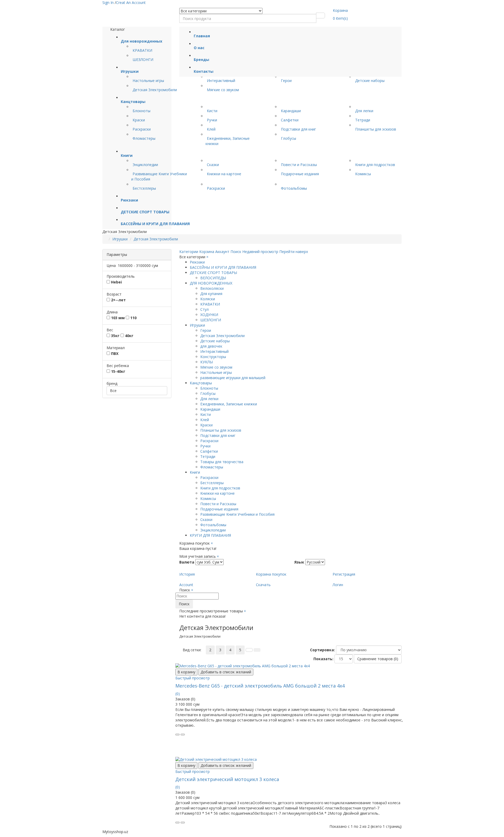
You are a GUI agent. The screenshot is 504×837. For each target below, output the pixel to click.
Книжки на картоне (224, 173)
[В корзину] (177, 734)
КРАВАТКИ (142, 50)
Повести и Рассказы (299, 164)
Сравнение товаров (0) (377, 658)
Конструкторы (213, 356)
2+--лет (118, 299)
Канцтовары (201, 382)
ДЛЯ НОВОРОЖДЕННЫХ (211, 283)
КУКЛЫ (206, 361)
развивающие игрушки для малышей (232, 377)
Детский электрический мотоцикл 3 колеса (227, 779)
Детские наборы (370, 80)
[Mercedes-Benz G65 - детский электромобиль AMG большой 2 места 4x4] (290, 666)
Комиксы (363, 173)
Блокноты (141, 110)
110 (132, 317)
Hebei (116, 282)
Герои (286, 80)
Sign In (108, 2)
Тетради (362, 119)
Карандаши (291, 110)
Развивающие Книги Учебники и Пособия (237, 514)
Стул (204, 309)
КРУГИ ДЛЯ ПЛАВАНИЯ (210, 535)
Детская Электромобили (155, 89)
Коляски (207, 298)
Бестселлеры (144, 188)
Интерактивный (221, 80)
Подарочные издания (300, 173)
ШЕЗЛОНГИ (143, 59)
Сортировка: (322, 649)
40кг (128, 335)
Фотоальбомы (294, 188)
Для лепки (364, 110)
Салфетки (289, 119)
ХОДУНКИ (209, 314)
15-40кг (117, 371)
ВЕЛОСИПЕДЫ (213, 277)
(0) (177, 693)
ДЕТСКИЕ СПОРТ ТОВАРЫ (213, 272)
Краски (139, 119)
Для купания (211, 293)
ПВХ (114, 353)
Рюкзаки (197, 262)
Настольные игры (148, 80)
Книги (195, 472)
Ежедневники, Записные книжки (228, 403)
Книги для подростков (375, 164)
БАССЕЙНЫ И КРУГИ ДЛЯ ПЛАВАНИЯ (223, 267)
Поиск (184, 603)
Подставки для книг (298, 129)
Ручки (212, 119)
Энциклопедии (145, 164)
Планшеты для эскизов (375, 129)
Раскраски (142, 129)
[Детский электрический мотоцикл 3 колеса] (290, 759)
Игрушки (120, 238)
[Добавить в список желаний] (183, 734)
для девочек (211, 346)
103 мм (117, 317)
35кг (114, 335)
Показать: (323, 658)
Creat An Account (131, 2)
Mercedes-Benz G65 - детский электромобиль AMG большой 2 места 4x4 (260, 686)
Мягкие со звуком (223, 89)
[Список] (249, 650)
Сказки (213, 164)
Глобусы (288, 138)
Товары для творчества (221, 461)
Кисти (212, 110)
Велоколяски (212, 288)
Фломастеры (144, 138)
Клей (211, 129)
